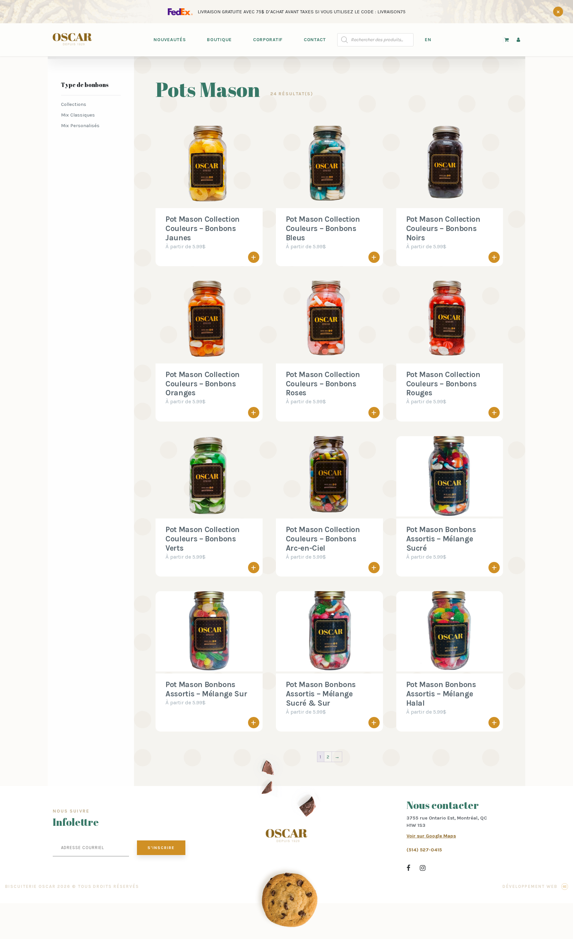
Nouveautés (170, 39)
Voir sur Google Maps (431, 836)
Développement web (529, 886)
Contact (315, 39)
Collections (73, 104)
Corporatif (268, 39)
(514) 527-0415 (424, 850)
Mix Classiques (78, 115)
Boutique (219, 39)
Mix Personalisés (80, 125)
